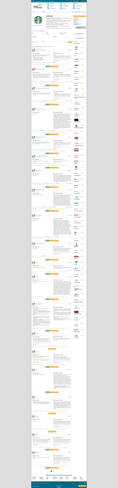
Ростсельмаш (80, 239)
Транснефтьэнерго (80, 114)
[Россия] (67, 1)
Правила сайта (83, 11)
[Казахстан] (71, 1)
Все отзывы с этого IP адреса (69, 81)
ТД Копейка (80, 156)
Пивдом (80, 263)
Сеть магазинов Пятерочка (80, 209)
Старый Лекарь (80, 180)
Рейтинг (79, 11)
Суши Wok (80, 168)
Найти (44, 11)
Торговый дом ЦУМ (80, 120)
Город (32, 41)
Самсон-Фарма (80, 227)
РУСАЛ (80, 233)
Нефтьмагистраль (80, 330)
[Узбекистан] (76, 1)
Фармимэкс (80, 90)
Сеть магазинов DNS (80, 221)
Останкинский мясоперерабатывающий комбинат (80, 288)
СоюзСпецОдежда (80, 192)
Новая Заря (80, 324)
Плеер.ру (80, 257)
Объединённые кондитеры (80, 300)
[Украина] (70, 1)
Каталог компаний (75, 11)
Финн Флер (80, 84)
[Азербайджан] (80, 1)
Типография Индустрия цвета (80, 144)
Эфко (80, 54)
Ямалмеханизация (80, 42)
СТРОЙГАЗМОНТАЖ (80, 174)
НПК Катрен (80, 318)
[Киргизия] (73, 1)
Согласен (47, 66)
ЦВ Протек (80, 72)
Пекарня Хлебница (80, 281)
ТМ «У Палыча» (80, 138)
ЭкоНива (80, 66)
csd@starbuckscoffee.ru (78, 23)
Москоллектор (80, 336)
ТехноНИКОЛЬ (80, 150)
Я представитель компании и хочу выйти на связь (80, 27)
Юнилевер (80, 48)
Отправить (70, 42)
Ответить (56, 66)
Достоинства (34, 36)
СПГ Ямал (80, 186)
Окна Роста (80, 294)
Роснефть (80, 245)
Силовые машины (80, 198)
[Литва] (83, 1)
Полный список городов (59, 480)
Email (43, 41)
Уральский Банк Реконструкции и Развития (80, 96)
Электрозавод (80, 60)
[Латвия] (82, 1)
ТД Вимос (80, 162)
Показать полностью (56, 60)
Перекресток (80, 275)
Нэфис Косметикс (80, 306)
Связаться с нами (35, 486)
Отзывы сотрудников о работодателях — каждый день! (45, 1)
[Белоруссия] (68, 1)
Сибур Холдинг (80, 203)
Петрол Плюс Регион (80, 269)
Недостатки (54, 36)
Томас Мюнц (80, 132)
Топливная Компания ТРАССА (80, 126)
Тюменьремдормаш (80, 102)
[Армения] (79, 1)
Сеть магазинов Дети (80, 215)
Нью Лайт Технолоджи (80, 312)
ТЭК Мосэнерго (80, 108)
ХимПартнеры (80, 78)
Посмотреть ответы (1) (52, 348)
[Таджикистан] (74, 1)
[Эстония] (85, 1)
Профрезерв (80, 251)
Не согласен (52, 66)
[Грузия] (77, 1)
